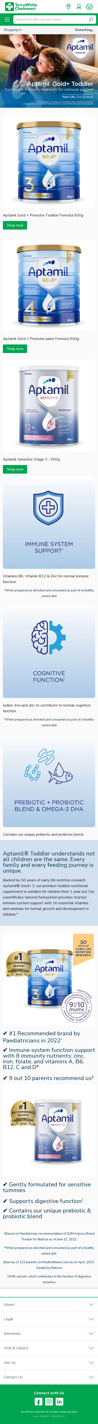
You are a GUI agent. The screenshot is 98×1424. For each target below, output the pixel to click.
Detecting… (84, 30)
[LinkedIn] (59, 1401)
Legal (8, 1319)
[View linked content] (49, 206)
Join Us (10, 1362)
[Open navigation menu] (7, 19)
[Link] (49, 71)
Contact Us (13, 1377)
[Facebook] (38, 1401)
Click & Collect (16, 1348)
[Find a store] (68, 6)
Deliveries (12, 1333)
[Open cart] (89, 6)
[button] (89, 6)
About (9, 1304)
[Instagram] (49, 1401)
